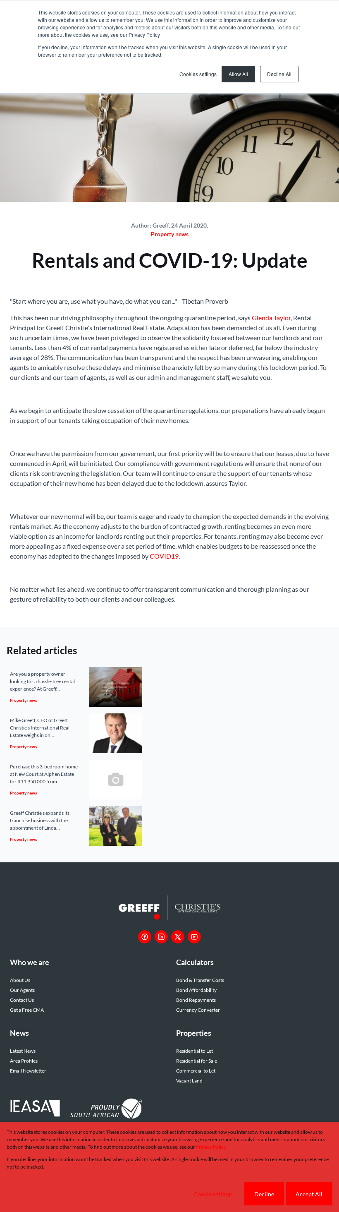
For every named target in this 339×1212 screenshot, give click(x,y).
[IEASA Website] (35, 1109)
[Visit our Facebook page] (144, 936)
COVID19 (164, 556)
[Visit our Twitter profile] (177, 936)
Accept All (309, 1194)
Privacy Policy (211, 1147)
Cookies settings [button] (198, 73)
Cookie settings (213, 1194)
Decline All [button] (279, 73)
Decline (264, 1194)
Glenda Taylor (271, 318)
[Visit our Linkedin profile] (161, 936)
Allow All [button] (238, 73)
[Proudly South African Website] (106, 1109)
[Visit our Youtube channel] (194, 936)
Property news (170, 234)
